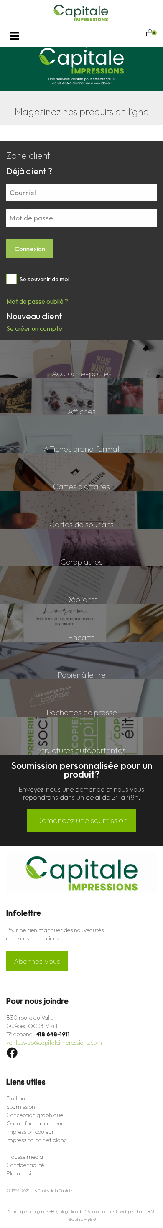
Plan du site (21, 1173)
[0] (149, 32)
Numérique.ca (20, 1211)
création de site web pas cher (117, 1211)
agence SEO (46, 1211)
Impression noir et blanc (36, 1140)
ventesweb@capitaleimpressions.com (54, 1042)
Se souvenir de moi (43, 279)
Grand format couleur (35, 1123)
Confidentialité (25, 1165)
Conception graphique (34, 1115)
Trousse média (24, 1156)
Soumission (20, 1106)
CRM (149, 1211)
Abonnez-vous (37, 961)
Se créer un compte (34, 329)
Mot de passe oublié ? (37, 301)
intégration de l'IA (74, 1211)
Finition (15, 1098)
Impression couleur (30, 1131)
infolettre (75, 1219)
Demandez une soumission (81, 820)
